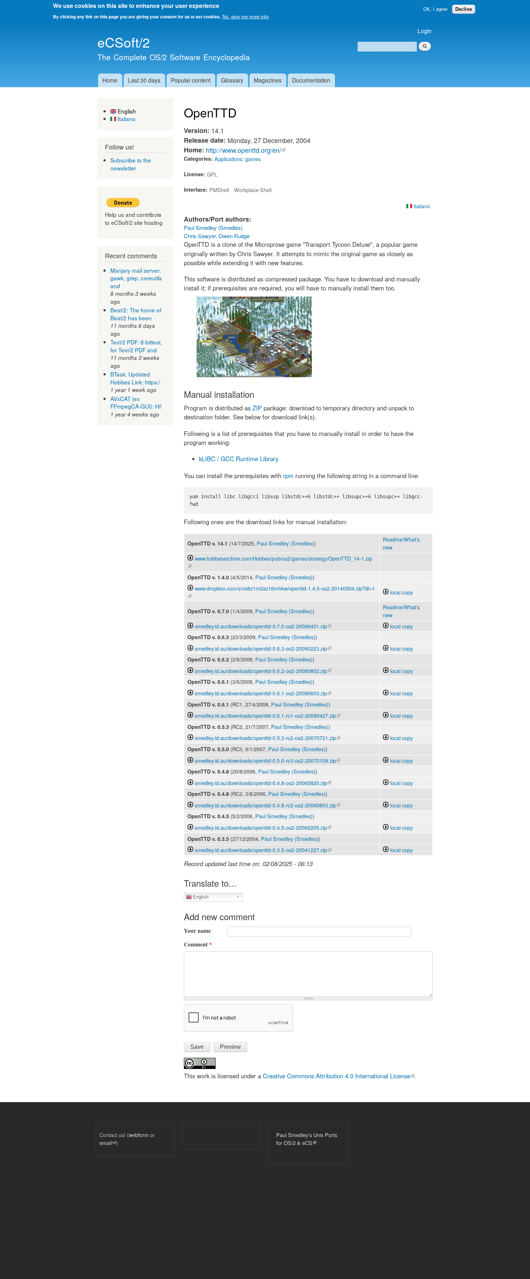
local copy (401, 592)
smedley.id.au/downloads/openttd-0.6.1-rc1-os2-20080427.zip (267, 715)
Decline (463, 9)
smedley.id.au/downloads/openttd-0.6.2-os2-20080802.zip (263, 670)
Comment (198, 944)
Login (425, 31)
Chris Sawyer (200, 236)
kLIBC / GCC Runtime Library (238, 458)
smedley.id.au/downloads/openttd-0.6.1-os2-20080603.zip (263, 693)
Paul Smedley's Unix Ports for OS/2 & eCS (306, 1138)
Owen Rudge (233, 236)
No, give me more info (245, 16)
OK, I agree (435, 9)
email (108, 1142)
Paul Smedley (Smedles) (213, 227)
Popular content (191, 80)
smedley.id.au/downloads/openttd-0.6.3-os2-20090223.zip (263, 648)
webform (139, 1134)
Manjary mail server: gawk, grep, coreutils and (136, 278)
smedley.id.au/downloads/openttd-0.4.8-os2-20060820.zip (263, 782)
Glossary (232, 80)
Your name (197, 931)
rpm (288, 475)
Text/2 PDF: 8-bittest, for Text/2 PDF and (136, 346)
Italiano (126, 118)
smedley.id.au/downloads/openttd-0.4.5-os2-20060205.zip (263, 827)
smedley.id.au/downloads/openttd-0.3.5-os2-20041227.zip (263, 850)
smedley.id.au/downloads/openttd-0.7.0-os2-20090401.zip (263, 626)
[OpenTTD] (254, 374)
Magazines (268, 80)
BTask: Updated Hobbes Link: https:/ (135, 378)
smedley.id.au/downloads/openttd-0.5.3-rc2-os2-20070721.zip (267, 737)
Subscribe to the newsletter (130, 164)
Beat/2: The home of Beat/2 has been (135, 314)
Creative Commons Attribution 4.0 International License (339, 1075)
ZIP (257, 408)
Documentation (311, 80)
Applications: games (238, 158)
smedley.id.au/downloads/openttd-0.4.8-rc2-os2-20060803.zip (267, 805)
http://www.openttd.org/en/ (246, 150)
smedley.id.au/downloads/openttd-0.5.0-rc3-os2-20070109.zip (267, 760)
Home (110, 80)
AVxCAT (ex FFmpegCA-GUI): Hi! (136, 402)
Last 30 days (144, 80)
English (126, 111)
